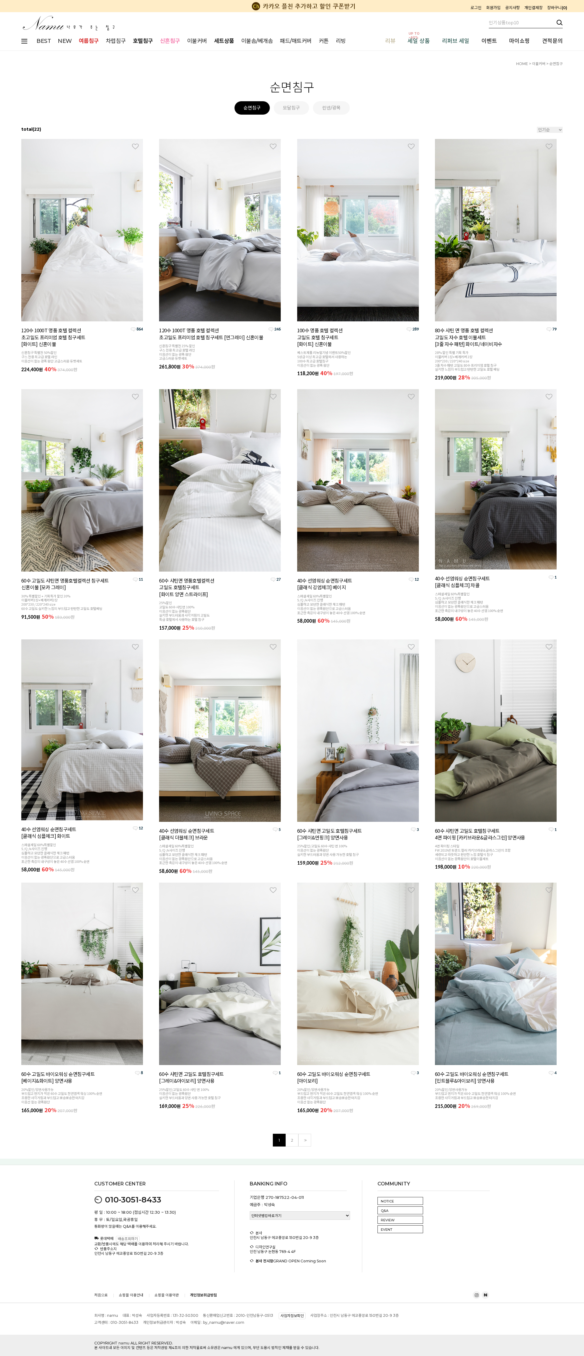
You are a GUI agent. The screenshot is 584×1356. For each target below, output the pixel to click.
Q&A (384, 1211)
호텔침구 (143, 41)
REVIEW (388, 1220)
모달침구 (291, 108)
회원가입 (493, 7)
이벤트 (489, 41)
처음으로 (101, 1295)
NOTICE (387, 1201)
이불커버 (197, 41)
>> (305, 1140)
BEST (43, 41)
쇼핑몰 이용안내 (131, 1295)
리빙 (341, 41)
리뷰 (390, 41)
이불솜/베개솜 (257, 41)
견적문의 (552, 41)
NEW (65, 41)
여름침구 (89, 41)
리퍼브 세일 (455, 41)
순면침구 (556, 63)
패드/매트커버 (296, 41)
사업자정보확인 (292, 1316)
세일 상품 (419, 41)
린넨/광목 (331, 108)
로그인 (476, 7)
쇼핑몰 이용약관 (167, 1295)
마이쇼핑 (519, 41)
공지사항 (512, 7)
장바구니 (556, 7)
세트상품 (224, 41)
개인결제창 (533, 7)
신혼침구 (170, 41)
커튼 (324, 41)
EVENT (386, 1229)
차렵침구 (116, 41)
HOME (522, 63)
